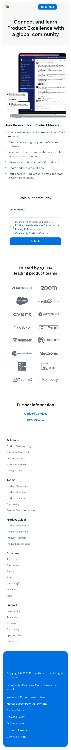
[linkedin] (33, 662)
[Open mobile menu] (62, 7)
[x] (21, 662)
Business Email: (17, 209)
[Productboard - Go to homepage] (7, 6)
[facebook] (10, 662)
